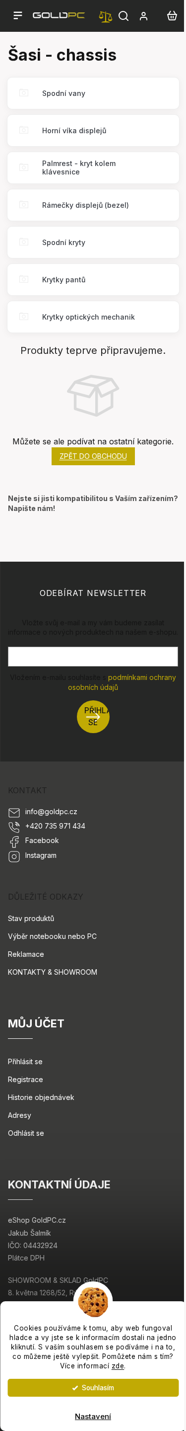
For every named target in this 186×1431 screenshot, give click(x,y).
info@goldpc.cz (51, 811)
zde (118, 1366)
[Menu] (18, 16)
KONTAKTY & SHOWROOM (52, 972)
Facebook (42, 840)
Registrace (25, 1079)
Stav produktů (31, 918)
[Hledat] (123, 16)
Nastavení (93, 1416)
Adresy (19, 1115)
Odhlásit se (26, 1133)
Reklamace (26, 954)
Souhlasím (98, 1388)
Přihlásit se (97, 716)
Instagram (41, 855)
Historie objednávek (41, 1097)
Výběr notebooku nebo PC (52, 936)
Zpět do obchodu (93, 456)
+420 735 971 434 (55, 826)
